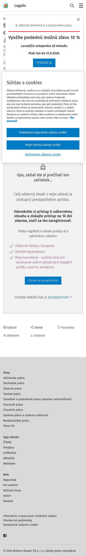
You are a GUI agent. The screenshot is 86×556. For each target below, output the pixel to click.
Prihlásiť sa (44, 63)
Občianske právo (14, 378)
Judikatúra (9, 453)
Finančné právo (13, 410)
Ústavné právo (12, 388)
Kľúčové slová (12, 490)
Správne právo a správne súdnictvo (25, 415)
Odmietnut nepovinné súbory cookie (43, 132)
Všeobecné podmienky (17, 520)
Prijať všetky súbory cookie (43, 145)
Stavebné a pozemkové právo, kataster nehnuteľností (37, 399)
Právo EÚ (8, 426)
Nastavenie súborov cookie (20, 525)
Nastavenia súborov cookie (43, 154)
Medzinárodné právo (16, 420)
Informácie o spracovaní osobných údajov (30, 516)
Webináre (9, 463)
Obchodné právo (13, 383)
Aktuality (8, 458)
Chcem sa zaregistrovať (43, 280)
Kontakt (8, 501)
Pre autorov (10, 485)
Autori (7, 495)
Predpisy (8, 447)
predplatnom (59, 297)
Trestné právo (12, 394)
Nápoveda (9, 480)
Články (7, 442)
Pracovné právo (13, 404)
